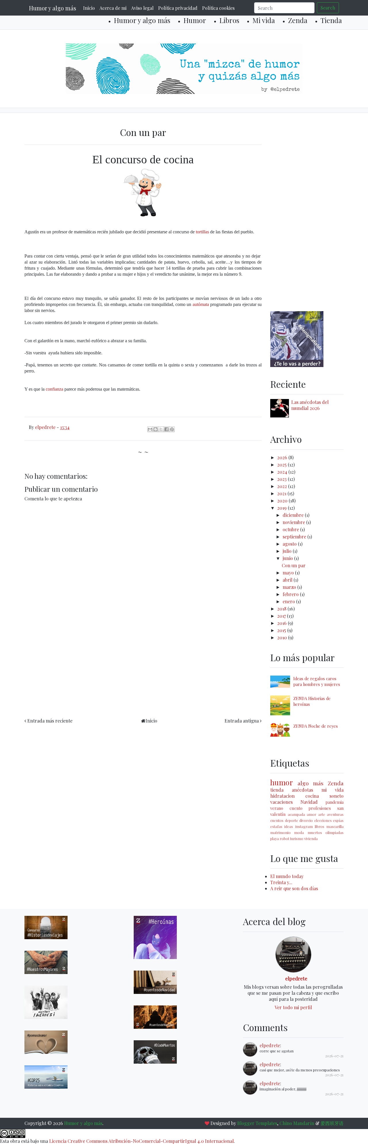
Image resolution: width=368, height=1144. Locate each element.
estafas (276, 826)
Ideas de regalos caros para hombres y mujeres (316, 681)
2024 (282, 472)
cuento (296, 808)
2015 (282, 630)
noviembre (294, 522)
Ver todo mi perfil (293, 1007)
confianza (54, 389)
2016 (282, 623)
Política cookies (218, 8)
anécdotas (302, 790)
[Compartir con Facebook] (166, 429)
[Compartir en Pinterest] (172, 429)
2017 (282, 616)
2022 (282, 486)
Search (328, 8)
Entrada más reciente (49, 721)
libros (319, 826)
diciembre (294, 515)
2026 (282, 457)
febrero (291, 594)
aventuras (335, 814)
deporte (291, 820)
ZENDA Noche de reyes (315, 726)
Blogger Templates (257, 1123)
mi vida (332, 790)
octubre (291, 529)
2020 (283, 501)
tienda (276, 790)
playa (274, 838)
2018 (282, 609)
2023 (282, 479)
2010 (282, 637)
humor (281, 782)
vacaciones (281, 802)
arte (321, 814)
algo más (310, 783)
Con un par (294, 565)
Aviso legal (142, 8)
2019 (282, 508)
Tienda (331, 20)
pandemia (334, 802)
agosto (290, 544)
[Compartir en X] (161, 429)
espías (338, 820)
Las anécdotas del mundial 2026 (310, 405)
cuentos (276, 820)
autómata (201, 304)
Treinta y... (281, 882)
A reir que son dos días (294, 888)
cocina (312, 796)
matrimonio (280, 832)
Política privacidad (178, 8)
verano (276, 808)
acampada (296, 814)
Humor (194, 20)
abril (288, 580)
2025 (282, 465)
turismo (296, 838)
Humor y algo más (52, 8)
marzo (290, 587)
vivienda (311, 838)
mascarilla (335, 826)
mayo (289, 573)
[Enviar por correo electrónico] (150, 429)
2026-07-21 (334, 1055)
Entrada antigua (242, 721)
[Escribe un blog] (155, 429)
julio (288, 551)
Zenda (297, 20)
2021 (282, 493)
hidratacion (282, 796)
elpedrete (296, 978)
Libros (229, 20)
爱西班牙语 (332, 1123)
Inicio (89, 8)
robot (284, 838)
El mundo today (287, 876)
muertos (315, 832)
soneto (336, 796)
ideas (288, 826)
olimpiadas (334, 832)
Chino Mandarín (296, 1123)
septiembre (295, 537)
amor (311, 814)
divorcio (306, 820)
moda (299, 832)
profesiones (319, 808)
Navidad (309, 802)
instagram (304, 826)
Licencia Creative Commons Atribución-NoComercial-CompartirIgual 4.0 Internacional (141, 1141)
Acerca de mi (112, 8)
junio (288, 558)
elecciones (323, 820)
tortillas (202, 231)
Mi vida (263, 20)
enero (289, 601)
